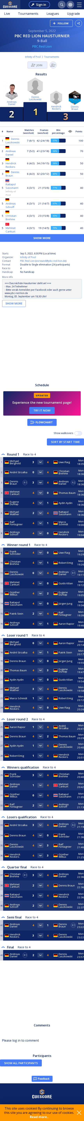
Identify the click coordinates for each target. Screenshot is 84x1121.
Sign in (41, 5)
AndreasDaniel (11, 103)
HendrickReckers (56, 107)
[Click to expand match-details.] (40, 462)
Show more (42, 238)
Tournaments (28, 13)
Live (7, 13)
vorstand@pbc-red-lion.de (51, 261)
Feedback (43, 1078)
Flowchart (44, 422)
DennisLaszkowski (35, 98)
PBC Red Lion (42, 46)
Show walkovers (64, 433)
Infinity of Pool (33, 56)
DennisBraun (75, 108)
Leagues (52, 13)
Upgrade (73, 13)
